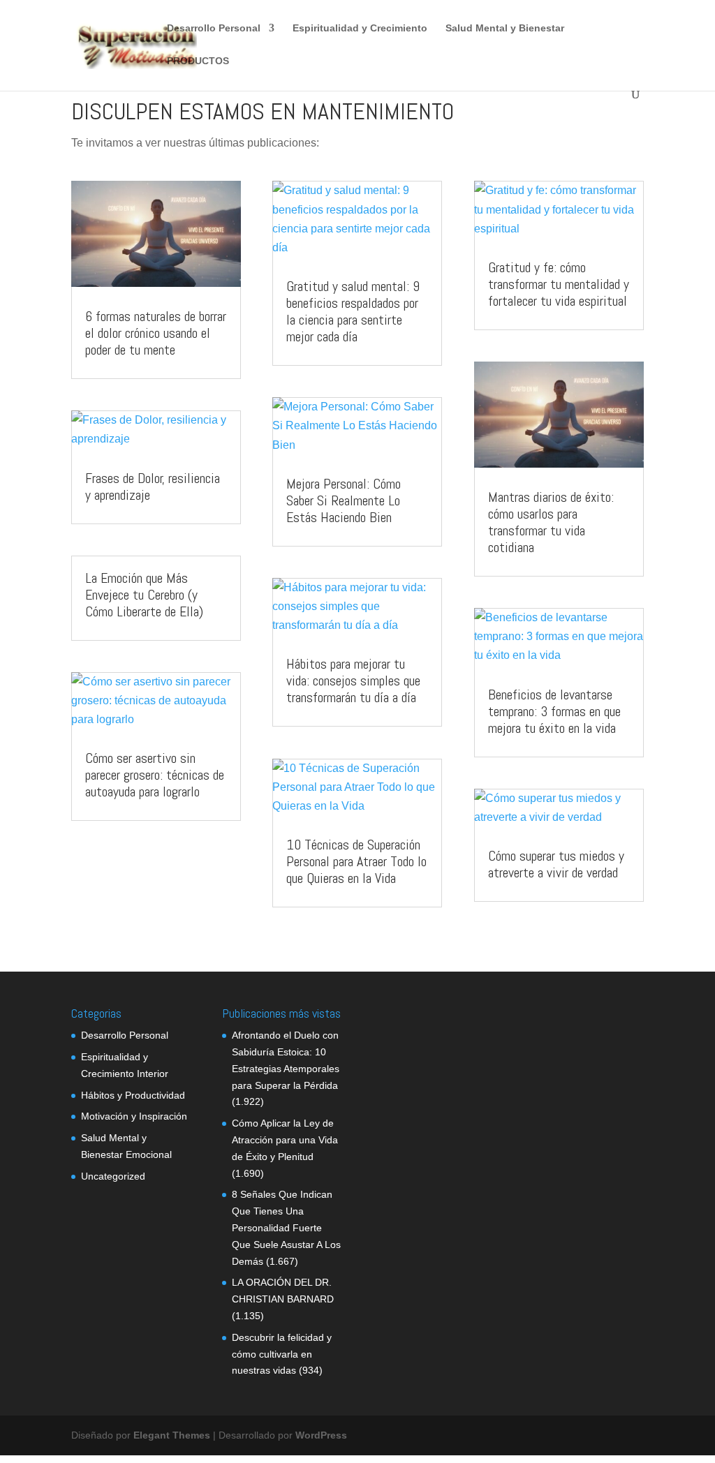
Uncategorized (113, 1176)
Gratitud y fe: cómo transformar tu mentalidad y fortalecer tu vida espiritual (558, 284)
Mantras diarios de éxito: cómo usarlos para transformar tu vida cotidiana (551, 522)
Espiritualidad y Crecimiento (360, 28)
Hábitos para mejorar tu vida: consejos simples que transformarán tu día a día (353, 680)
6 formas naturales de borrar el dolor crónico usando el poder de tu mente (155, 333)
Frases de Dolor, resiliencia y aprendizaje (152, 486)
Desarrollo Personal (213, 28)
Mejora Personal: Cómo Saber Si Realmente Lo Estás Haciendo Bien (343, 500)
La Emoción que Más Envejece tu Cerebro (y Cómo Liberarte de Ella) (144, 595)
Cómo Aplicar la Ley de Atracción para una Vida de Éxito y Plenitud (285, 1139)
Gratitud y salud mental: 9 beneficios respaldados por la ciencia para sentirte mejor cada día (353, 311)
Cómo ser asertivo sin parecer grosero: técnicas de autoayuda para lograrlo (154, 775)
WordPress (321, 1435)
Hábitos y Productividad (133, 1095)
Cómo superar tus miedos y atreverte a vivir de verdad (556, 864)
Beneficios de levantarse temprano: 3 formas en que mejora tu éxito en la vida (554, 711)
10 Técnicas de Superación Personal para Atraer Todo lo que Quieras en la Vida (356, 861)
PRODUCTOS (198, 61)
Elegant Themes (171, 1435)
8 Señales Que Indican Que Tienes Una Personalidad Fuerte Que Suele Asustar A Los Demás (286, 1227)
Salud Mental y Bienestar (504, 28)
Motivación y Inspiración (134, 1116)
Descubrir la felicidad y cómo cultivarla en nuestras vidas (282, 1354)
